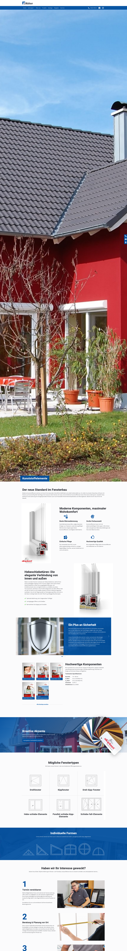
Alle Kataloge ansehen (42, 704)
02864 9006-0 (93, 8)
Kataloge (50, 8)
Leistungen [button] (30, 8)
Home (24, 8)
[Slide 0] (62, 656)
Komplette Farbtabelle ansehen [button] (33, 740)
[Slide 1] (65, 656)
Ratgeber (56, 8)
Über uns (38, 8)
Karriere (62, 8)
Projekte (44, 8)
